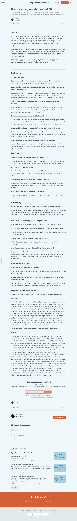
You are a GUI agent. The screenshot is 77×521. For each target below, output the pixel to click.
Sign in (72, 2)
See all (14, 488)
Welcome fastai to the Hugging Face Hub (25, 267)
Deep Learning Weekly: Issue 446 (22, 476)
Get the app (46, 514)
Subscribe (64, 2)
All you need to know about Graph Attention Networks (29, 238)
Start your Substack (34, 514)
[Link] (9, 73)
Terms (44, 510)
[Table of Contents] (2, 260)
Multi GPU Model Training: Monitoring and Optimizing (29, 157)
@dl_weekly (44, 62)
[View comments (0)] (17, 23)
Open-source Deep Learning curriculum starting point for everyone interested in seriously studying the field (31, 455)
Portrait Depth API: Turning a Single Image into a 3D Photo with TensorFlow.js (37, 228)
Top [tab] (13, 448)
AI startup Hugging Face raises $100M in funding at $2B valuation (33, 140)
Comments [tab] (14, 430)
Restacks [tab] (21, 430)
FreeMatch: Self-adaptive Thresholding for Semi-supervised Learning (35, 329)
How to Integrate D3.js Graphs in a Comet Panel (27, 191)
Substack (31, 518)
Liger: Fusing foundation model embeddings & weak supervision (33, 248)
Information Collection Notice (38, 397)
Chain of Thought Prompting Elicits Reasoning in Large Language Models (36, 294)
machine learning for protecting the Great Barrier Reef (43, 49)
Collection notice (51, 510)
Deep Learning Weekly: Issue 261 (22, 464)
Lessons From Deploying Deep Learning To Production (30, 179)
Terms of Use (46, 395)
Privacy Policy (50, 397)
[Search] (55, 2)
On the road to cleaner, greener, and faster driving (28, 116)
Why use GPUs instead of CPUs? (22, 167)
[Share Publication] (58, 2)
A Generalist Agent (17, 77)
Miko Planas (18, 18)
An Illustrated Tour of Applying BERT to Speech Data (29, 221)
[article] (38, 456)
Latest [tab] (16, 448)
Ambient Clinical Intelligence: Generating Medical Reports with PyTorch (35, 206)
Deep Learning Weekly (22, 458)
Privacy (40, 510)
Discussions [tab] (22, 448)
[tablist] (17, 429)
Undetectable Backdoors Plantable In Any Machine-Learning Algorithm (35, 128)
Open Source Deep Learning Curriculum (25, 453)
